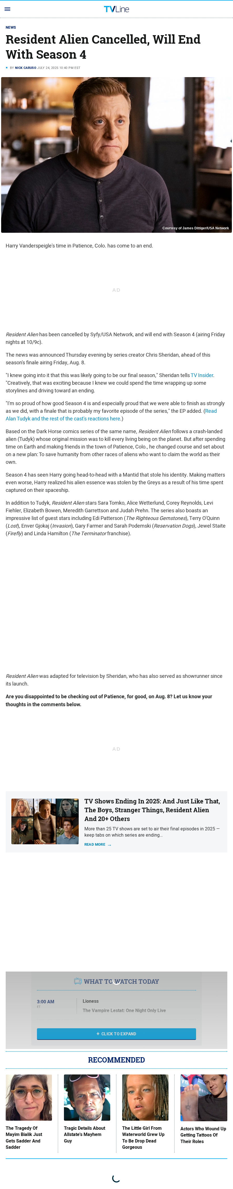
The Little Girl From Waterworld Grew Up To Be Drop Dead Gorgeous (143, 1137)
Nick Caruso (25, 67)
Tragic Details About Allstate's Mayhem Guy (84, 1134)
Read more (94, 844)
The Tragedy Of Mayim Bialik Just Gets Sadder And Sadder (24, 1137)
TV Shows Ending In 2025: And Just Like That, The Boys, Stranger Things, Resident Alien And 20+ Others (152, 810)
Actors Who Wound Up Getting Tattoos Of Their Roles (203, 1135)
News (11, 27)
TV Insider (202, 375)
